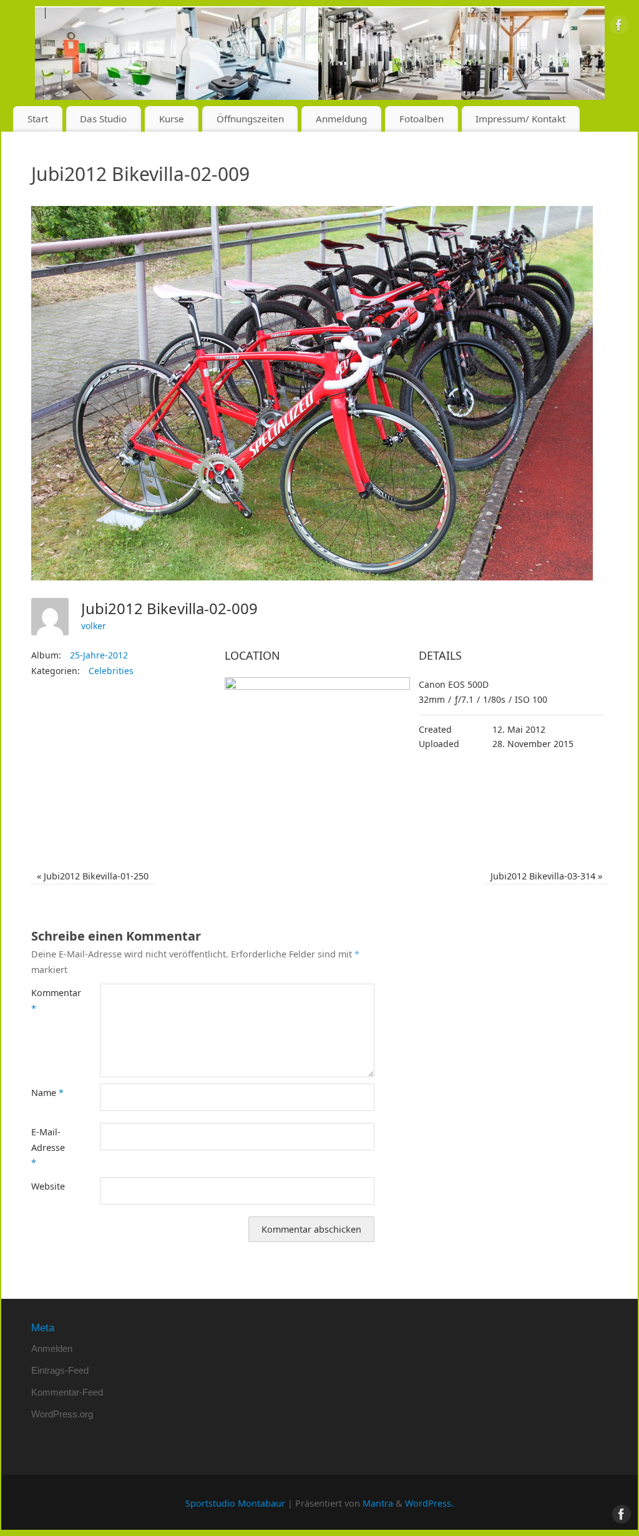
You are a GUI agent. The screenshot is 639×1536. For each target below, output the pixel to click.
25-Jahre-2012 (99, 655)
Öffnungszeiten (250, 118)
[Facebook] (619, 27)
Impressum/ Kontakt (520, 118)
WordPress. (429, 1503)
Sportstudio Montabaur (235, 1503)
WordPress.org (62, 1414)
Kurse (171, 118)
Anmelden (51, 1348)
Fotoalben (421, 118)
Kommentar (48, 1000)
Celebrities (111, 671)
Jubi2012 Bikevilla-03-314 (546, 876)
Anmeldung (341, 118)
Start (37, 118)
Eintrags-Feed (60, 1370)
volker (93, 626)
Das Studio (103, 118)
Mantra (378, 1503)
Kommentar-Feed (67, 1392)
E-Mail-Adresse (48, 1147)
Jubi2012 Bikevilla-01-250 (93, 876)
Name (47, 1092)
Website (48, 1186)
